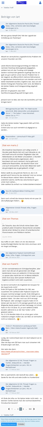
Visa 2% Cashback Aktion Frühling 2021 (20, 191)
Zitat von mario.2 (10, 145)
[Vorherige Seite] (9, 409)
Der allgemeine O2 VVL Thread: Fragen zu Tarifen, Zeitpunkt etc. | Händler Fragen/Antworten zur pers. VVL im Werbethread (21, 363)
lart (7, 30)
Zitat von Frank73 (10, 264)
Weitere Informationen (9, 424)
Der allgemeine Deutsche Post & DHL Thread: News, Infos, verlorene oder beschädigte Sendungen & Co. (22, 26)
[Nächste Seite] (34, 409)
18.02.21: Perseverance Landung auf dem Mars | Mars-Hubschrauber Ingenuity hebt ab (21, 328)
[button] (3, 2)
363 (30, 409)
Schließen (21, 424)
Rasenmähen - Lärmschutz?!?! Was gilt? (20, 136)
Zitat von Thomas (10, 218)
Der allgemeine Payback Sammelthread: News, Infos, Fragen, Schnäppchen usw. (20, 254)
